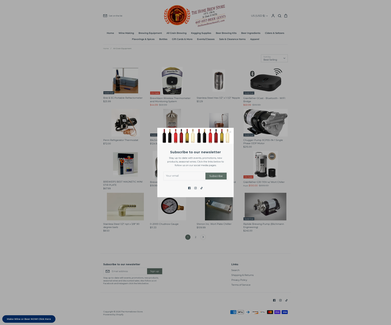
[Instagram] (195, 188)
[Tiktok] (202, 188)
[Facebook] (189, 188)
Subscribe (216, 176)
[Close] (230, 131)
